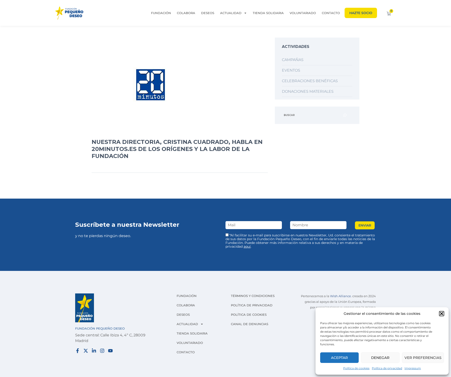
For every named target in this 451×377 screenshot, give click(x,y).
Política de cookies (356, 368)
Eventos (291, 70)
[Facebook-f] (77, 350)
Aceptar (339, 357)
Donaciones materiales (308, 91)
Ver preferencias (422, 357)
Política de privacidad (387, 368)
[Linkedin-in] (94, 350)
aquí (247, 246)
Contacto (331, 13)
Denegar (380, 357)
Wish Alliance (340, 296)
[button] (441, 313)
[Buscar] (344, 115)
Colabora (186, 13)
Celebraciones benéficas (310, 81)
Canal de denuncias (249, 324)
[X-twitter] (85, 350)
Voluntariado (303, 13)
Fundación (161, 13)
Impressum (412, 368)
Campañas (292, 60)
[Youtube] (110, 350)
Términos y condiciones (253, 296)
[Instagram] (102, 350)
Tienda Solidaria (268, 13)
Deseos (207, 13)
